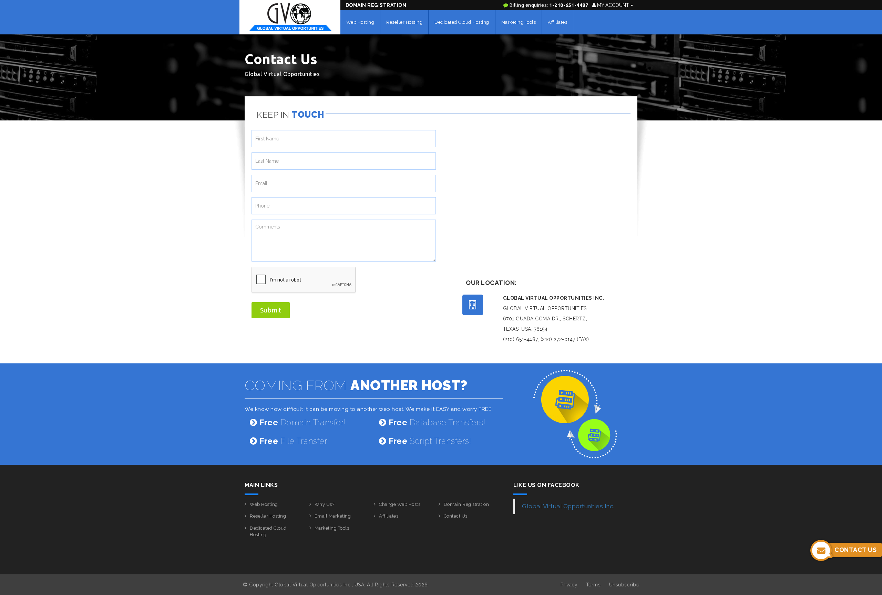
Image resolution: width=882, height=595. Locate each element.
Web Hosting (360, 22)
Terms (593, 584)
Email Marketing (333, 516)
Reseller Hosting (404, 22)
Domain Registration (376, 5)
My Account (613, 5)
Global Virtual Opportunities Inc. (568, 506)
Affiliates (557, 22)
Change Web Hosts (399, 504)
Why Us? (325, 504)
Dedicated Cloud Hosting (461, 22)
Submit (270, 310)
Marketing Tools (518, 22)
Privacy (569, 584)
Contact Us (456, 516)
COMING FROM (356, 385)
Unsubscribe (624, 584)
